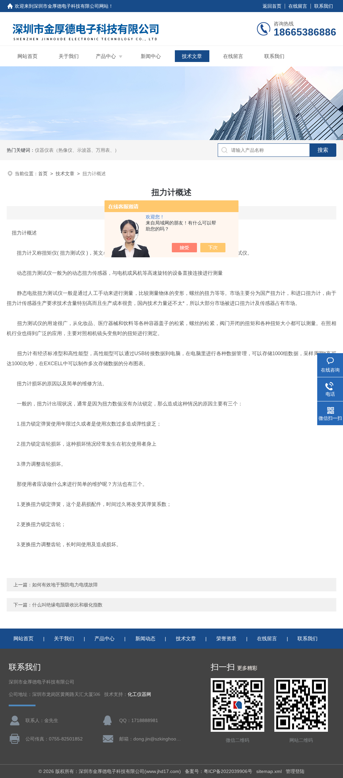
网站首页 (27, 56)
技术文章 (192, 56)
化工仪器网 (139, 694)
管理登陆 (295, 771)
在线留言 (297, 6)
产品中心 (106, 56)
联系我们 (323, 6)
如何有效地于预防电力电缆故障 (65, 584)
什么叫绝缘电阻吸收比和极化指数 (67, 604)
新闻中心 (151, 56)
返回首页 (272, 6)
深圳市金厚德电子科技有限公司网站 (71, 6)
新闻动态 (145, 638)
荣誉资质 (226, 638)
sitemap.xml (269, 771)
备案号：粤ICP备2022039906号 (218, 771)
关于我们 (69, 56)
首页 (43, 173)
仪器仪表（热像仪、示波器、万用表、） (77, 150)
